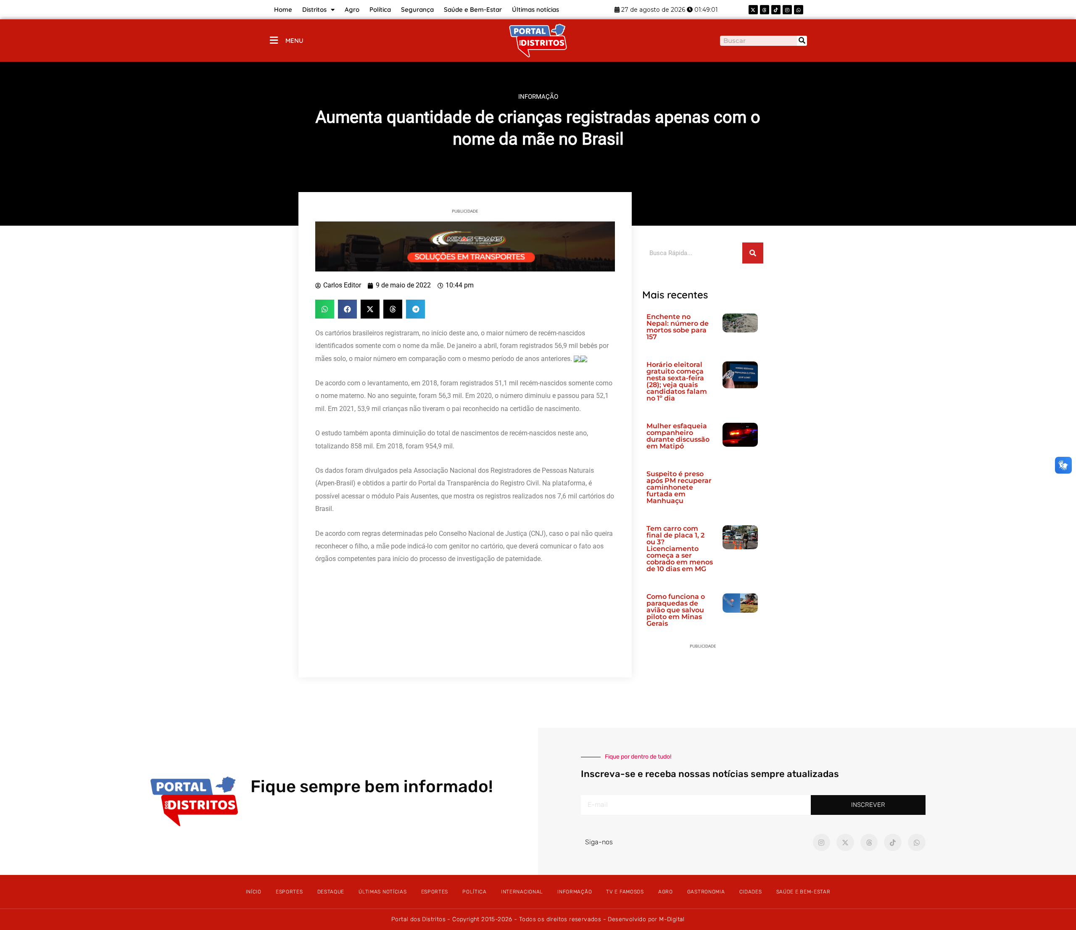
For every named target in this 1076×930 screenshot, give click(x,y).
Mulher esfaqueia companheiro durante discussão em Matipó (677, 436)
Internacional (522, 892)
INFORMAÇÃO (538, 96)
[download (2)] (465, 246)
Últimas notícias (535, 9)
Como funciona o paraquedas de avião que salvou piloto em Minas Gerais (675, 610)
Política (380, 9)
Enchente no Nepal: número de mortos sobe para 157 (677, 327)
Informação (574, 892)
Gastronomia (706, 892)
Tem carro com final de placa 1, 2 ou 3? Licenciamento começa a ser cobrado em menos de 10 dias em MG (679, 548)
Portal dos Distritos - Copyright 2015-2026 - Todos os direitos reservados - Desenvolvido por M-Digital (538, 919)
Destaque (331, 892)
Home (283, 9)
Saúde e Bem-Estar (473, 9)
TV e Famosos (624, 892)
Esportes (289, 892)
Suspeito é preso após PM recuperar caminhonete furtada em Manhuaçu (679, 487)
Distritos (314, 9)
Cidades (750, 892)
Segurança (417, 9)
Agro (352, 9)
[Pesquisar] (802, 41)
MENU (294, 41)
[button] (324, 309)
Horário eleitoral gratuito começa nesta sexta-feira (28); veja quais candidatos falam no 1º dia (676, 381)
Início (253, 892)
